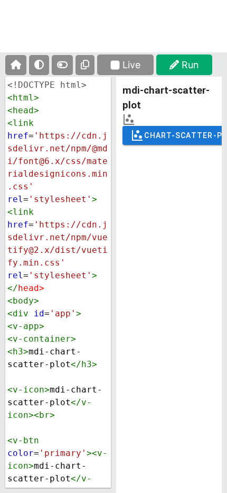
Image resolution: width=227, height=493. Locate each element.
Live (131, 64)
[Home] (15, 65)
